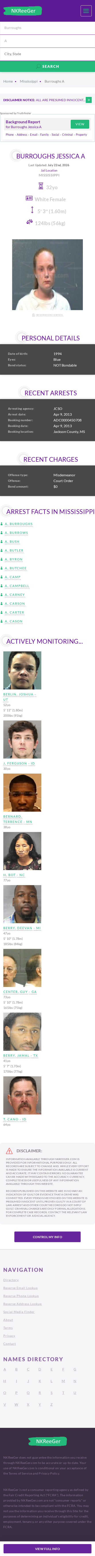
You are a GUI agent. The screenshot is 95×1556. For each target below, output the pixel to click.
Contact (9, 1344)
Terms (8, 1328)
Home (8, 81)
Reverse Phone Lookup (21, 1296)
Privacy (9, 1336)
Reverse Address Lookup (22, 1304)
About (8, 1320)
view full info (47, 1549)
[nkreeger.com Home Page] (22, 11)
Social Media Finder (19, 1312)
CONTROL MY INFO (47, 1237)
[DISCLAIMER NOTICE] (89, 100)
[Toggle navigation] (86, 10)
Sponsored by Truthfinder (15, 113)
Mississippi (29, 81)
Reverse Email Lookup (20, 1288)
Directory (11, 1280)
